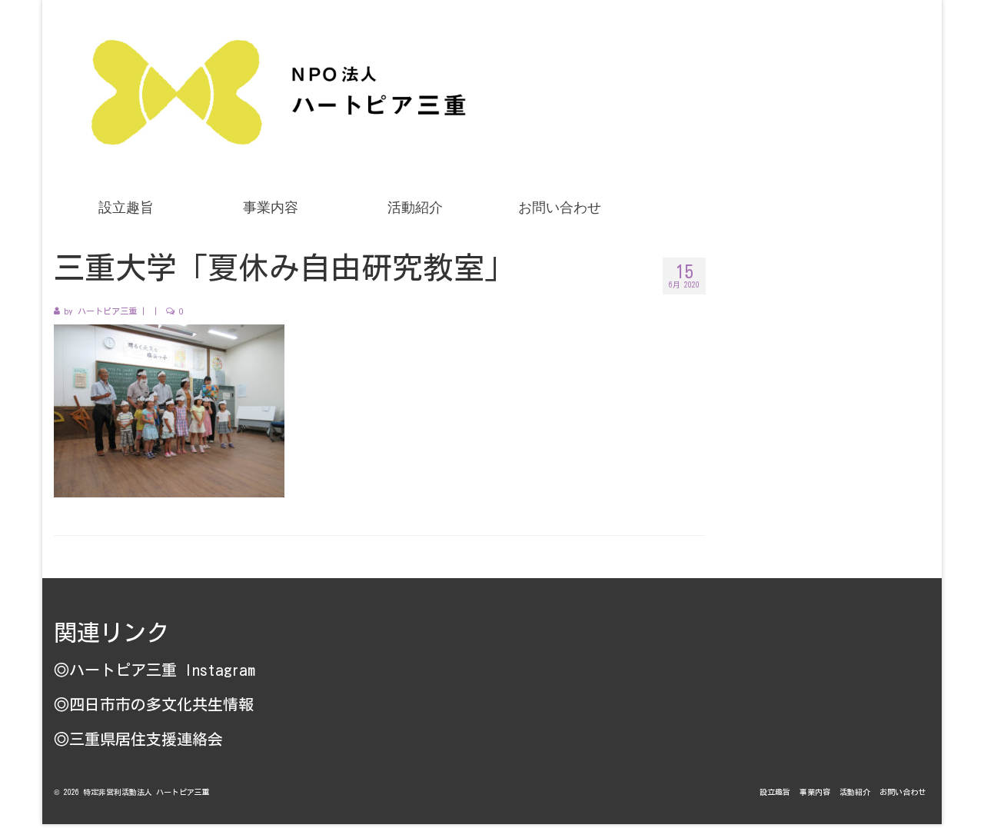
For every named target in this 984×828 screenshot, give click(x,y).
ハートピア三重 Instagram (162, 669)
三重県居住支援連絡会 (146, 739)
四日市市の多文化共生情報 (161, 704)
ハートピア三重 (107, 311)
